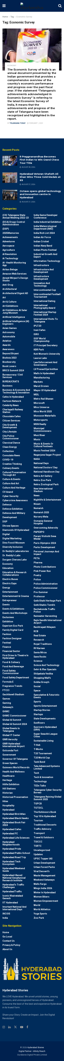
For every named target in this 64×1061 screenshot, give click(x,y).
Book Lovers (9, 366)
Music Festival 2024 (44, 450)
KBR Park (39, 349)
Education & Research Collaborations (14, 573)
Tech (36, 773)
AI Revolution (9, 254)
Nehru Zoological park (46, 484)
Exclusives (8, 617)
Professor (39, 596)
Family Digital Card (12, 630)
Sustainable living (43, 740)
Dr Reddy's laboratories (15, 551)
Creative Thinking (12, 464)
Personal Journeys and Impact (46, 552)
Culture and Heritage (13, 487)
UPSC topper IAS (43, 858)
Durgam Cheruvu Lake (14, 559)
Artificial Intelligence (13, 317)
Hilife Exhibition (10, 784)
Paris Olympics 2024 (45, 543)
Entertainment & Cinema (15, 596)
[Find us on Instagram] (3, 1027)
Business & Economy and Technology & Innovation (16, 391)
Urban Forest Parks (44, 867)
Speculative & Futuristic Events (46, 696)
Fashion (6, 634)
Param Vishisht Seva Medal (45, 537)
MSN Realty (40, 424)
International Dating (44, 301)
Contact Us (8, 941)
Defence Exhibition (12, 509)
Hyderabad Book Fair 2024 (13, 823)
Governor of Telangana (15, 759)
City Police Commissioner (10, 437)
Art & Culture (9, 301)
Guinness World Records (16, 767)
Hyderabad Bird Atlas (14, 814)
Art (4, 297)
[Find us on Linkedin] (9, 1027)
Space (37, 690)
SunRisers (39, 722)
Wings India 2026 (43, 888)
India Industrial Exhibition (47, 222)
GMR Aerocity (9, 739)
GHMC (6, 711)
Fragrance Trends (12, 686)
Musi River (39, 435)
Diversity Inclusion (12, 547)
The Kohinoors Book (45, 812)
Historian (7, 793)
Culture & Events (11, 479)
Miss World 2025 (43, 411)
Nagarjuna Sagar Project (47, 454)
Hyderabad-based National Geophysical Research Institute (14, 878)
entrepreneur (9, 600)
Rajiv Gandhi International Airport (48, 621)
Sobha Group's (41, 682)
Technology (40, 781)
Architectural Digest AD (15, 293)
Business (7, 385)
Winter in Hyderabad (45, 892)
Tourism (38, 820)
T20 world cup (42, 757)
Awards (6, 345)
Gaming (6, 703)
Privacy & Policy (11, 945)
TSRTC (38, 846)
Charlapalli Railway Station (12, 410)
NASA (37, 459)
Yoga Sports (40, 913)
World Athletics (42, 909)
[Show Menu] (4, 6)
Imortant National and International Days (14, 908)
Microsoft (39, 403)
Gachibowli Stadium (13, 694)
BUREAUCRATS (10, 381)
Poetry (37, 575)
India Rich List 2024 (44, 233)
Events (6, 604)
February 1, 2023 (36, 123)
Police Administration (46, 583)
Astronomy (8, 332)
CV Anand (7, 492)
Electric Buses (10, 579)
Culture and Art (10, 483)
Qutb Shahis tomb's (44, 605)
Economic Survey (24, 17)
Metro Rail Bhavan (43, 398)
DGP (4, 521)
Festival (6, 642)
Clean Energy (9, 447)
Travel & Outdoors (44, 837)
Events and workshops (14, 613)
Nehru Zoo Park (42, 480)
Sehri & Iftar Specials (45, 669)
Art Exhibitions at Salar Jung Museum (14, 311)
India (5, 918)
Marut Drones (41, 386)
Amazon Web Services (14, 273)
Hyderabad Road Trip (14, 857)
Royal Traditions (43, 644)
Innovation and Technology (42, 284)
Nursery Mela (41, 516)
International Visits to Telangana (46, 320)
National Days (41, 463)
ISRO (36, 334)
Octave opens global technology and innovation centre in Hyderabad (40, 194)
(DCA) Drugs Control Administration (13, 223)
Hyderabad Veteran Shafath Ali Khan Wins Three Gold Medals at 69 (40, 177)
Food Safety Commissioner (10, 672)
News (37, 495)
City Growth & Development (9, 426)
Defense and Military (13, 513)
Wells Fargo (40, 884)
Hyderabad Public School (16, 853)
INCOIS (6, 913)
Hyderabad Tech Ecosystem (11, 862)
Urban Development (44, 863)
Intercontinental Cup (45, 290)
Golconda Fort (10, 750)
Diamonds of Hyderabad (15, 530)
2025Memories (10, 233)
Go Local (7, 936)
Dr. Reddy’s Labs (11, 555)
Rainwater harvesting (45, 616)
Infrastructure (41, 265)
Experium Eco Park (12, 625)
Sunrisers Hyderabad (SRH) (45, 728)
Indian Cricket (41, 241)
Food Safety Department (15, 677)
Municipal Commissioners (42, 429)
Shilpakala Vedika (43, 673)
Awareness (8, 349)
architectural (9, 289)
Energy (6, 587)
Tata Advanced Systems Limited (47, 767)
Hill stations (9, 788)
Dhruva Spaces (10, 525)
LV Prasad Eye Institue (46, 369)
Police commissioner (46, 588)
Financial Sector (11, 651)
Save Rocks (40, 656)
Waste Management (44, 875)
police (37, 579)
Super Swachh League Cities (45, 735)
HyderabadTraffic (12, 891)
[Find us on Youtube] (21, 1027)
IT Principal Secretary (45, 345)
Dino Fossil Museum (13, 542)
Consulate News (11, 455)
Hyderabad (8, 809)
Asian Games (9, 328)
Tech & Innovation (43, 777)
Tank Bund (39, 762)
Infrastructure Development (41, 277)
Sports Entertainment (45, 706)
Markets (38, 382)
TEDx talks (40, 785)
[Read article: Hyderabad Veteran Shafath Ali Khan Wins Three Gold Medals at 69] (9, 177)
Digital (6, 534)
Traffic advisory (42, 829)
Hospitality (8, 805)
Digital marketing (11, 538)
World (37, 905)
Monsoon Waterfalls (45, 415)
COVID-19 (7, 459)
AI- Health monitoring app (14, 264)
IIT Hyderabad (10, 902)
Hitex (5, 801)
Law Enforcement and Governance (45, 363)
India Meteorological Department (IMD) (45, 227)
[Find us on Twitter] (15, 1027)
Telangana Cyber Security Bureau (48, 791)
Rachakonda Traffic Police (44, 610)
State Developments (45, 718)
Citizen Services (11, 420)
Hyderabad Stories (35, 1047)
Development (9, 517)
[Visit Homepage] (32, 6)
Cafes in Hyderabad (13, 397)
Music (37, 439)
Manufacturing (42, 377)
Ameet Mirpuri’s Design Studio (15, 279)
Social (37, 686)
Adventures (8, 241)
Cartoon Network (11, 401)
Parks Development (44, 547)
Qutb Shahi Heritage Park (47, 600)
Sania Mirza (40, 652)
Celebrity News (10, 405)
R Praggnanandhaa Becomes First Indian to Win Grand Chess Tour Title (39, 159)
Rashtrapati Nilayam (45, 627)
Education (7, 568)
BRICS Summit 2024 (13, 370)
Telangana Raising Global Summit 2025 (47, 798)
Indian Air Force (42, 237)
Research (39, 639)
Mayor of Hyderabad (45, 390)
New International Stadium (43, 490)
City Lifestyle (9, 431)
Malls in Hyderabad (44, 373)
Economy (11, 65)
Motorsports (41, 420)
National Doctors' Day (45, 467)
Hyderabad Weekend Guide (13, 869)
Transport (39, 833)
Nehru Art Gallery (43, 476)
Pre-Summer (41, 592)
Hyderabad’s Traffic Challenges (13, 886)
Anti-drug (7, 284)
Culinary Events (10, 468)
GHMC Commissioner (14, 715)
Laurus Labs (40, 358)
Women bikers (41, 896)
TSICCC (38, 841)
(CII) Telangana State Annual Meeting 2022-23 (15, 216)
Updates (38, 854)
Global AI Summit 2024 (14, 724)
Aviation (6, 341)
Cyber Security (10, 496)
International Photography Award (44, 306)
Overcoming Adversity (46, 527)
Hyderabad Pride (11, 849)
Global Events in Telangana (11, 729)
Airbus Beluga (10, 269)
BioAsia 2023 (9, 357)
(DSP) (5, 228)
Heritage (7, 780)
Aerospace (8, 245)
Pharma (38, 562)
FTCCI (5, 690)
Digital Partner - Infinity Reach (32, 1051)
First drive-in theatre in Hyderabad (15, 656)
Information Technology (47, 261)
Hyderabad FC (10, 833)
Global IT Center (11, 735)
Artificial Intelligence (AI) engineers (15, 322)
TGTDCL (38, 807)
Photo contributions (45, 567)
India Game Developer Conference (46, 216)
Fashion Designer (12, 638)
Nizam (37, 504)
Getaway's (7, 707)
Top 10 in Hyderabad (45, 816)
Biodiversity (9, 362)
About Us (7, 949)
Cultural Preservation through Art (14, 473)
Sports (37, 701)
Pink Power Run (42, 571)
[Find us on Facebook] (27, 1027)
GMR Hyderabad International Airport (13, 745)
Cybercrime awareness (15, 500)
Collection (8, 451)
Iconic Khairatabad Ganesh (12, 897)
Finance (6, 647)
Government (9, 754)
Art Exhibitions (10, 306)
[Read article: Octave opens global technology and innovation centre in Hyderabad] (9, 195)
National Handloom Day (46, 471)
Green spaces (10, 763)
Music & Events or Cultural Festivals (43, 445)
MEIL (36, 394)
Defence (6, 504)
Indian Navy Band (43, 245)
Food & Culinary (11, 662)
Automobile (8, 336)
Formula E (7, 681)
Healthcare (8, 776)
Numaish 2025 (41, 512)
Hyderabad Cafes (11, 829)
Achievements (10, 237)
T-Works (38, 749)
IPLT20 (37, 326)
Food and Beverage (13, 666)
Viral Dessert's (42, 871)
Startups (38, 714)
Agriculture (8, 250)
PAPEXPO (39, 532)
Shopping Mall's (42, 678)
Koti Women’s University (47, 354)
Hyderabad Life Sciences (16, 837)
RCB (36, 631)
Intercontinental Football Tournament (47, 295)
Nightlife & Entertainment (47, 499)
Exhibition (7, 621)
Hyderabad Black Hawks (15, 818)
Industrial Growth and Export (45, 255)
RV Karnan (39, 648)
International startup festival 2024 (45, 313)
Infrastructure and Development (44, 270)
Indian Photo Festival (45, 250)
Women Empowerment (46, 901)
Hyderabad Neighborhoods (11, 843)
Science (38, 661)
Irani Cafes (39, 330)
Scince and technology (46, 665)
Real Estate (40, 635)
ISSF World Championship (41, 339)
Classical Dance (11, 442)
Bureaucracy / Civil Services (12, 376)
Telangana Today (17, 123)
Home (5, 17)
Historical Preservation (15, 797)
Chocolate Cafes (11, 416)
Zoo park (39, 918)
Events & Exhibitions (13, 609)
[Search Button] (60, 6)
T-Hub (37, 745)
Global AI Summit (11, 720)
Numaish (38, 508)
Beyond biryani (10, 353)
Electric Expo (9, 583)
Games (6, 698)
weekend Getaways (44, 879)
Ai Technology (10, 258)
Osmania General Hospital (43, 522)
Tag (12, 17)
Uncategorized (42, 850)
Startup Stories (42, 710)
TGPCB (38, 803)
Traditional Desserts (45, 824)
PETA (37, 558)
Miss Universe (41, 407)
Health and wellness (13, 771)
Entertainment (10, 592)
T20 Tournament (43, 753)
